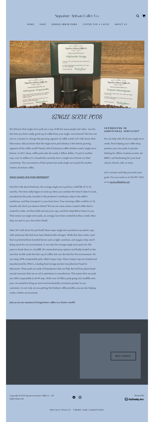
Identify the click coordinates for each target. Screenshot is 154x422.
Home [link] (30, 24)
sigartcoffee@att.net (119, 182)
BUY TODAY (123, 356)
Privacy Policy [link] (60, 410)
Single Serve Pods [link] (64, 24)
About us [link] (121, 24)
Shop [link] (43, 24)
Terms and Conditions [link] (88, 410)
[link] (77, 16)
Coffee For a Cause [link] (96, 24)
